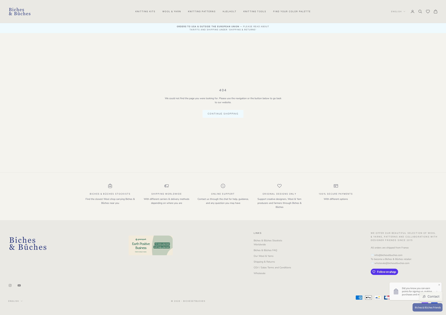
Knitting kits (145, 11)
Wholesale (259, 273)
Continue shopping (223, 113)
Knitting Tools (254, 11)
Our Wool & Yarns (264, 256)
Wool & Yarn (171, 11)
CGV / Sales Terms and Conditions (272, 267)
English (396, 11)
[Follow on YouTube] (19, 285)
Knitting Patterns (202, 11)
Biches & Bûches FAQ (265, 250)
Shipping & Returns (264, 261)
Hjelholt (229, 11)
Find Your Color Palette (292, 11)
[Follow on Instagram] (10, 285)
